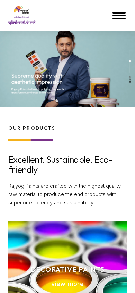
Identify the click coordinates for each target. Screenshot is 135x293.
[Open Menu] (119, 15)
